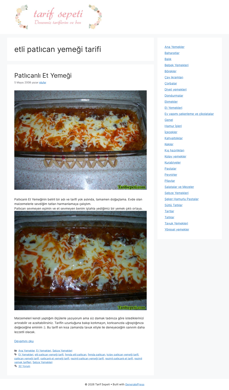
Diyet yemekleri (176, 89)
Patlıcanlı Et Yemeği (43, 75)
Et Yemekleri (43, 350)
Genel (169, 120)
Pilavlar (170, 181)
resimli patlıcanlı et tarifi (119, 358)
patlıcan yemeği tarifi (26, 358)
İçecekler (171, 132)
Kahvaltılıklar (174, 138)
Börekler (170, 71)
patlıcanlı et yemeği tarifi (54, 358)
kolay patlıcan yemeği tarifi (122, 354)
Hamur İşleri (173, 126)
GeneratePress (134, 384)
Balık (168, 59)
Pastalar (170, 168)
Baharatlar (172, 53)
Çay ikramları (174, 77)
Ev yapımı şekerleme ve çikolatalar (189, 114)
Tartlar (169, 211)
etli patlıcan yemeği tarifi (49, 354)
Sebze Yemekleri (62, 350)
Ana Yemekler (26, 350)
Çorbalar (171, 83)
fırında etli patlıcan (75, 354)
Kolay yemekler (175, 156)
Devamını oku (24, 341)
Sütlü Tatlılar (173, 205)
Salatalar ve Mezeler (179, 187)
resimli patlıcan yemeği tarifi (87, 358)
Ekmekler (171, 101)
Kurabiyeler (173, 162)
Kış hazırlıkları (174, 150)
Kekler (169, 144)
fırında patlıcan (96, 354)
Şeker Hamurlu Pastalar (182, 199)
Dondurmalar (174, 95)
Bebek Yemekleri (177, 65)
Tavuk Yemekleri (176, 223)
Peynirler (171, 174)
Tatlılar (169, 217)
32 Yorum (24, 366)
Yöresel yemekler (177, 229)
